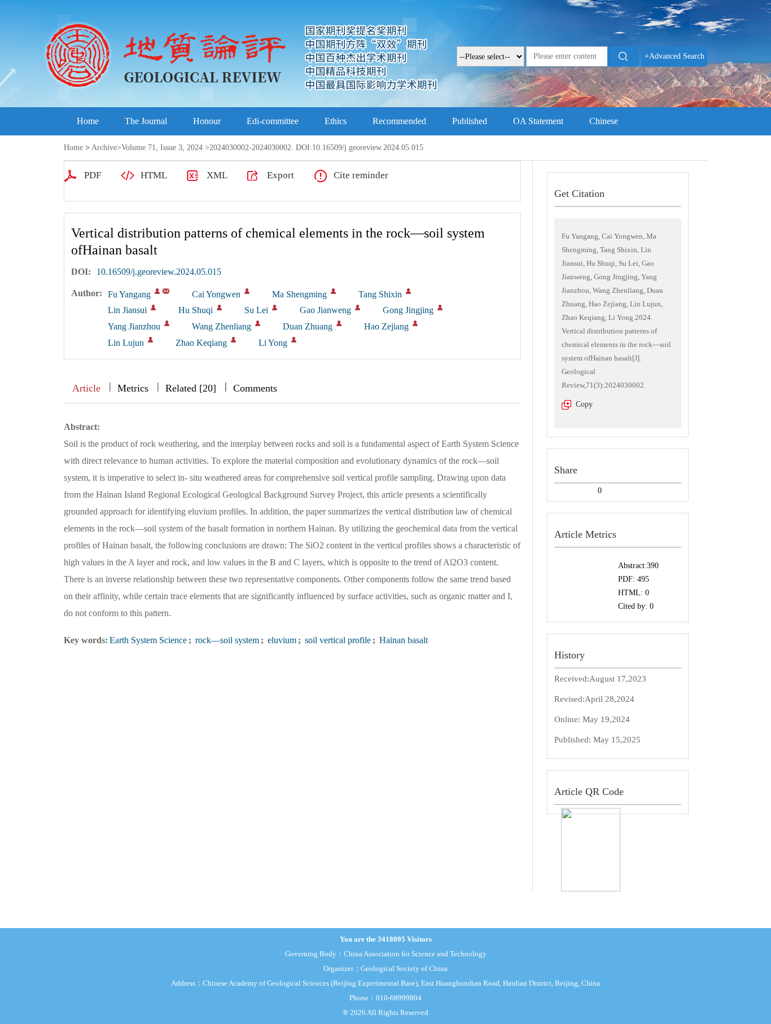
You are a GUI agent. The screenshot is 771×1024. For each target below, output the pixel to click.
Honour (207, 121)
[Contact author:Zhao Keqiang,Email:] (233, 339)
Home (88, 121)
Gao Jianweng (325, 310)
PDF (92, 175)
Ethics (336, 121)
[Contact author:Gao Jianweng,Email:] (357, 307)
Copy (584, 404)
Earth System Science (148, 640)
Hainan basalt (402, 640)
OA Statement (538, 121)
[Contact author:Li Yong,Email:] (293, 339)
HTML (154, 175)
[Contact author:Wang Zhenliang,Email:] (257, 323)
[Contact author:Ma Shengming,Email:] (333, 291)
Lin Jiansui (127, 310)
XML (217, 175)
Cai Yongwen (216, 294)
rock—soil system (226, 640)
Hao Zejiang (386, 326)
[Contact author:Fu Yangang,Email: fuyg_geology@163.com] (157, 291)
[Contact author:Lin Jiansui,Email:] (153, 307)
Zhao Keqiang (201, 343)
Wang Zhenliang (221, 326)
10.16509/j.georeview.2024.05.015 (159, 271)
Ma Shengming (299, 294)
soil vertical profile (337, 640)
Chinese (603, 121)
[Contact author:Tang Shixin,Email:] (408, 291)
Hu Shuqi (195, 310)
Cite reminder (361, 175)
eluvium (280, 640)
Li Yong (273, 343)
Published (469, 121)
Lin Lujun (126, 343)
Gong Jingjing (408, 310)
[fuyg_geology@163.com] (166, 291)
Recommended (399, 121)
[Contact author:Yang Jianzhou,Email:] (166, 323)
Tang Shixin (380, 294)
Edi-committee (273, 121)
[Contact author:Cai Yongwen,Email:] (246, 291)
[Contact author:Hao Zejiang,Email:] (415, 323)
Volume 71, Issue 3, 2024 (162, 147)
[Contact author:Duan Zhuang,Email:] (338, 323)
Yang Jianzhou (134, 326)
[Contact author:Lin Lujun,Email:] (150, 339)
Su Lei (256, 310)
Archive (104, 147)
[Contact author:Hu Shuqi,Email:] (219, 307)
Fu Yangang (129, 294)
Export (280, 175)
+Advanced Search (674, 56)
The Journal (146, 121)
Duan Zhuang (307, 326)
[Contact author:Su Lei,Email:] (274, 307)
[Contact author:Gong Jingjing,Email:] (440, 307)
